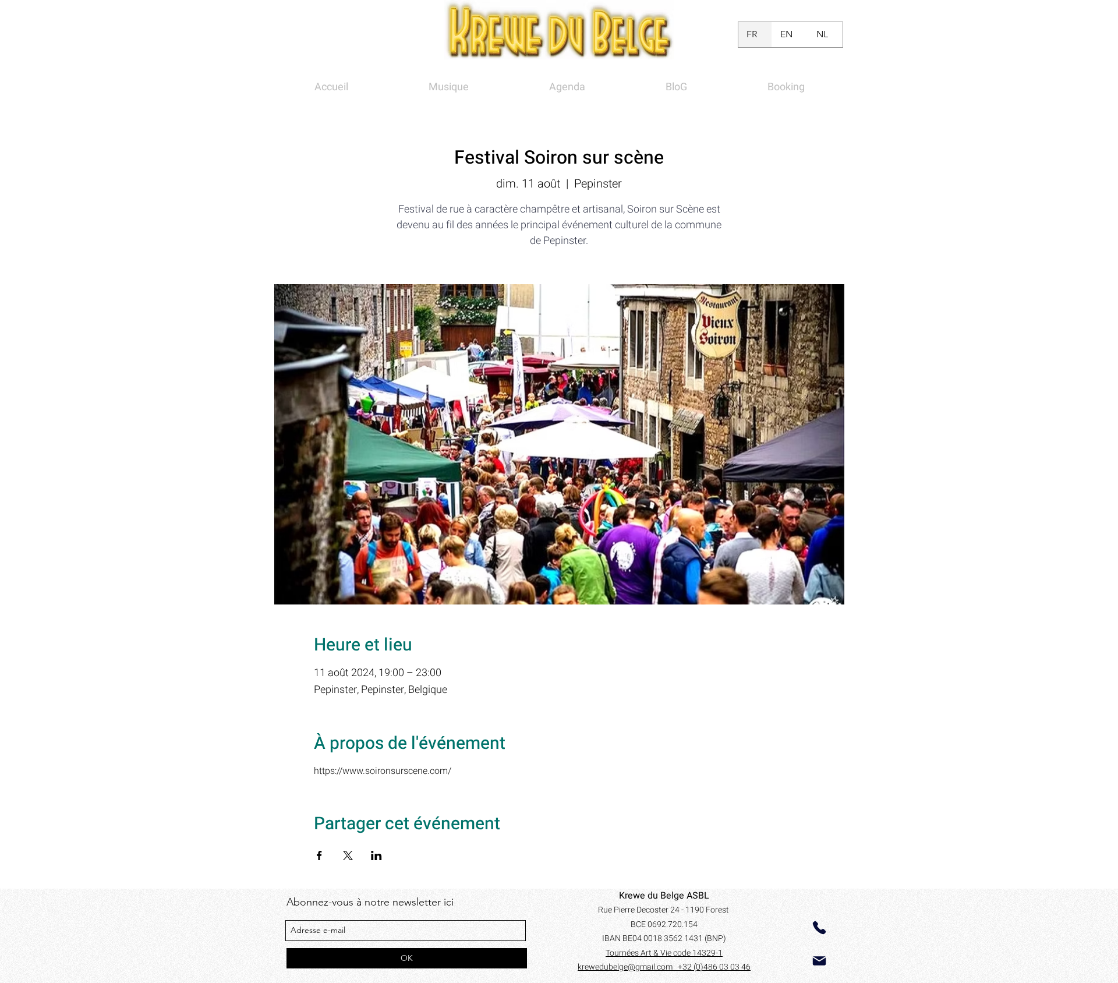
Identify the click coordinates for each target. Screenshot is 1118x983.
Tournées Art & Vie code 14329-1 (664, 953)
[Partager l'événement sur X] (347, 855)
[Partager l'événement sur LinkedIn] (376, 855)
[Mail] (819, 960)
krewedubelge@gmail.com (628, 967)
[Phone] (819, 927)
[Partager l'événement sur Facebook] (319, 855)
